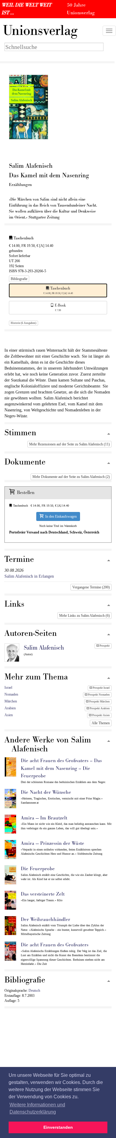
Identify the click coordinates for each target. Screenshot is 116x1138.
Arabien (10, 708)
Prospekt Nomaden (98, 694)
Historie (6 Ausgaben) (23, 323)
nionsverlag (40, 30)
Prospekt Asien (101, 715)
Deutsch (34, 990)
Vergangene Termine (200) (91, 587)
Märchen (10, 701)
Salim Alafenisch (44, 647)
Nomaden (11, 694)
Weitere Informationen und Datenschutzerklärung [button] (37, 1108)
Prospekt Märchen (99, 701)
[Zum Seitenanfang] (109, 434)
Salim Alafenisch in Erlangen (29, 576)
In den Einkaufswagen (60, 516)
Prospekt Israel (101, 687)
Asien (8, 715)
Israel (8, 687)
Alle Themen (101, 723)
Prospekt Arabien (99, 708)
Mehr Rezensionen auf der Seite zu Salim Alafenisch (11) (69, 444)
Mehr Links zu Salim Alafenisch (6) (84, 615)
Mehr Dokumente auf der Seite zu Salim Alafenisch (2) (71, 477)
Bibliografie (19, 279)
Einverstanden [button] (58, 1127)
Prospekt (104, 645)
